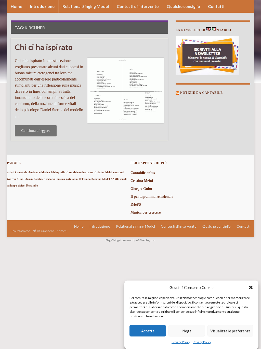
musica (61, 179)
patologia (72, 179)
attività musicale (17, 172)
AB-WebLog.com (145, 240)
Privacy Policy (181, 342)
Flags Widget (113, 240)
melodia (51, 179)
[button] (250, 287)
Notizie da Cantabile (201, 93)
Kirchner (39, 179)
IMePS (135, 204)
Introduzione (42, 6)
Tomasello (32, 185)
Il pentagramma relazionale (151, 197)
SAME (115, 179)
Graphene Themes (54, 231)
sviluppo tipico (16, 185)
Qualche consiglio (183, 6)
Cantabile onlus (76, 172)
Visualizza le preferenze (230, 331)
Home (16, 6)
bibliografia (58, 172)
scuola (123, 179)
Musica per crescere (145, 212)
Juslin (29, 179)
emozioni (118, 172)
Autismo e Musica (39, 172)
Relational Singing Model (85, 6)
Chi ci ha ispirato (44, 47)
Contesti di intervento (138, 6)
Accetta (147, 331)
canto (90, 172)
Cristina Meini (103, 172)
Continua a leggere (35, 131)
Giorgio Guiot (15, 179)
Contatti (216, 6)
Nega (186, 331)
